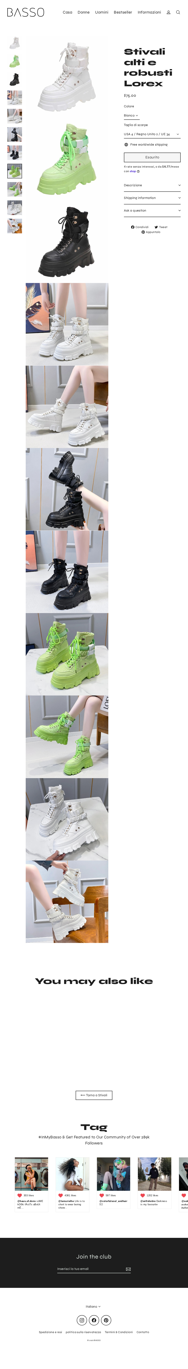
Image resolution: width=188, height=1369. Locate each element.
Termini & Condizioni (119, 1332)
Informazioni (149, 12)
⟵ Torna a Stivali (94, 1095)
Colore (129, 106)
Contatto (143, 1332)
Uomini (101, 12)
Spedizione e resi (50, 1332)
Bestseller (123, 12)
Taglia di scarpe (136, 125)
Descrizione (133, 185)
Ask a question (135, 210)
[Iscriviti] (128, 1269)
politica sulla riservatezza (83, 1332)
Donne (84, 12)
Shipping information (140, 198)
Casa (67, 12)
